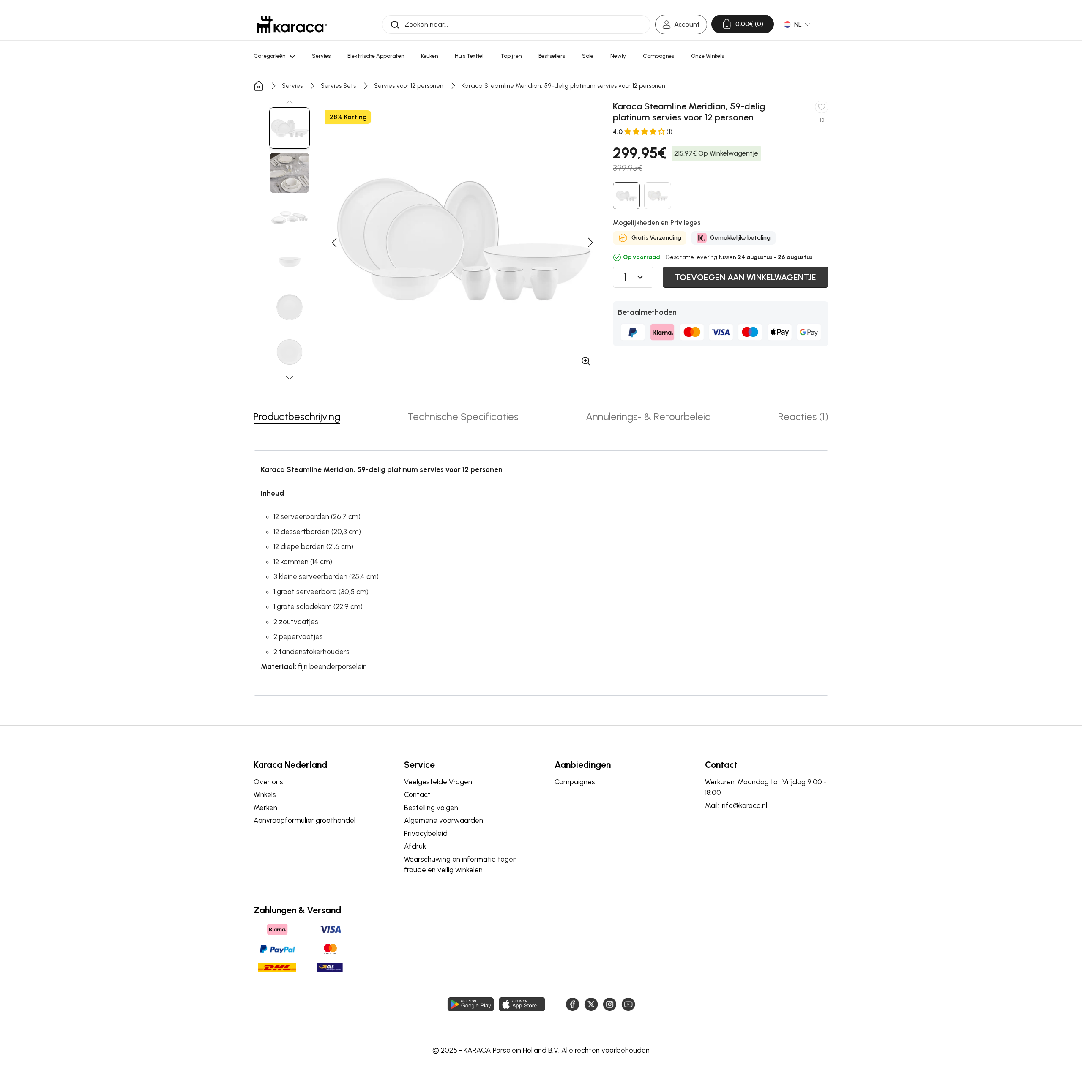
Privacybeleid (426, 833)
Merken (265, 807)
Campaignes (575, 782)
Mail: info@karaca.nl (736, 805)
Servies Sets (338, 86)
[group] (289, 128)
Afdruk (415, 846)
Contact (417, 794)
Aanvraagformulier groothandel (304, 820)
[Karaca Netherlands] (292, 24)
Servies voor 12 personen (408, 86)
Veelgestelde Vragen (438, 782)
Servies (292, 86)
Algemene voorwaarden (443, 820)
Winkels (265, 794)
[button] (289, 102)
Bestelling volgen (431, 807)
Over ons (268, 782)
